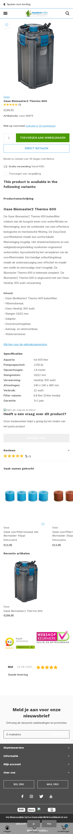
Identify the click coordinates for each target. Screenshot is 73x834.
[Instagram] (31, 796)
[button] (5, 13)
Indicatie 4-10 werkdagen (40, 125)
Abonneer (58, 734)
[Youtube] (51, 796)
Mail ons (52, 784)
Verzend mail (36, 438)
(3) (19, 104)
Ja (34, 823)
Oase (7, 96)
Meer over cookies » (37, 830)
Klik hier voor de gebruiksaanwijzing (25, 344)
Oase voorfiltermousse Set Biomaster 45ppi (21, 533)
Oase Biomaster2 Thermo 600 (23, 611)
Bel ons (19, 784)
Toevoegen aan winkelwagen (42, 137)
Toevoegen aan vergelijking (25, 173)
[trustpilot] (52, 637)
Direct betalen (36, 148)
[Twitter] (41, 796)
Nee (49, 823)
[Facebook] (22, 796)
